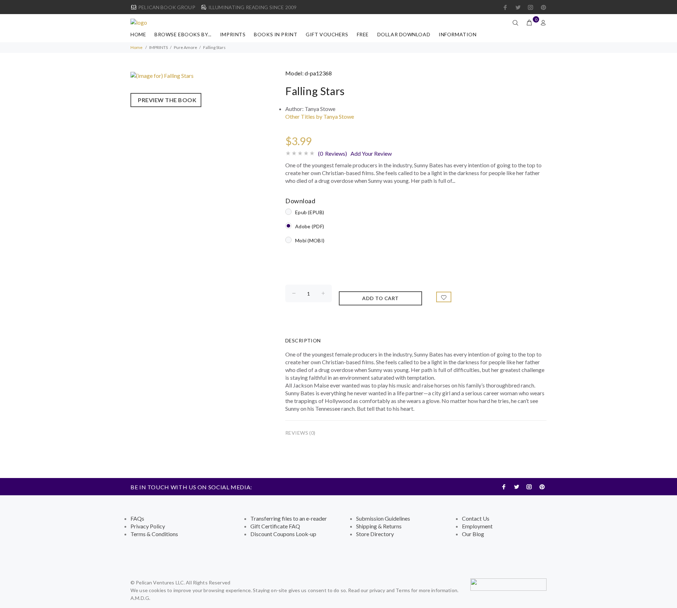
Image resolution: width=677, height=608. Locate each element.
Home (138, 34)
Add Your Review (371, 153)
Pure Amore (185, 47)
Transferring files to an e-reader (288, 518)
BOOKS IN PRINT (275, 34)
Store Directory (375, 534)
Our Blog (473, 534)
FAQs (137, 518)
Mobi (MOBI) (309, 240)
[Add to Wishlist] (444, 297)
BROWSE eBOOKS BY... (183, 34)
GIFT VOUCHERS (327, 34)
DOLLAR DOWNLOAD (403, 34)
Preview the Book (165, 100)
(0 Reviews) (332, 153)
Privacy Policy (147, 526)
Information (457, 34)
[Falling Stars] (162, 75)
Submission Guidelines (383, 518)
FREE (363, 34)
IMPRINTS (232, 34)
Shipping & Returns (379, 526)
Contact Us (475, 518)
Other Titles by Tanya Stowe (319, 116)
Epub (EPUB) (309, 212)
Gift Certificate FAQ (275, 526)
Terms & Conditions (154, 534)
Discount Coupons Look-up (283, 534)
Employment (477, 526)
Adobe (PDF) (309, 226)
